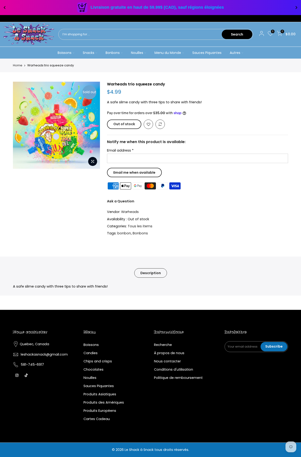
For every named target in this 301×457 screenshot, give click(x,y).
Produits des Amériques (103, 402)
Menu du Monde (167, 52)
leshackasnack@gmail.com (44, 354)
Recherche (163, 344)
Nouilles (137, 52)
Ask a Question (120, 201)
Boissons (64, 52)
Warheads (130, 211)
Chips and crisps (97, 361)
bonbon (124, 233)
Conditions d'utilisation (173, 369)
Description (150, 273)
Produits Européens (99, 410)
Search (237, 34)
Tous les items (140, 226)
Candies (90, 353)
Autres (235, 52)
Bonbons (113, 52)
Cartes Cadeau (96, 419)
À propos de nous (169, 353)
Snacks (88, 52)
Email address (120, 150)
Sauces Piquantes (207, 52)
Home (17, 65)
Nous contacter (167, 361)
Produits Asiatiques (99, 394)
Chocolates (93, 369)
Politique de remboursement (178, 377)
